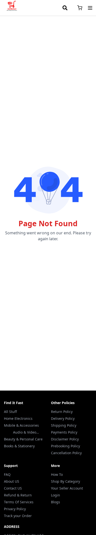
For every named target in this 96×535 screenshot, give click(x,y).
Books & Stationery (19, 446)
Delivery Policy (63, 418)
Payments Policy (64, 432)
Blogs (55, 502)
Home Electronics (18, 418)
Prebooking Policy (65, 446)
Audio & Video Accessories (24, 432)
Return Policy (62, 411)
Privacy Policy (15, 509)
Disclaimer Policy (65, 439)
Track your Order (18, 515)
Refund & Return (18, 495)
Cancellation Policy (66, 453)
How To (57, 474)
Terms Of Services (18, 502)
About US (11, 481)
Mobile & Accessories (21, 425)
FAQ (7, 474)
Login (55, 495)
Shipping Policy (63, 425)
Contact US (13, 488)
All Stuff (10, 411)
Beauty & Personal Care (23, 439)
